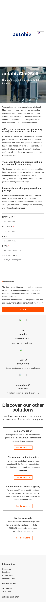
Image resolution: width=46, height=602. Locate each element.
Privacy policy (37, 303)
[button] (4, 33)
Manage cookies (8, 578)
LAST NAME (7, 227)
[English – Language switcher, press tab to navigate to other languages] (40, 33)
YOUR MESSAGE (9, 256)
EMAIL (5, 246)
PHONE (5, 236)
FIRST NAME (8, 217)
